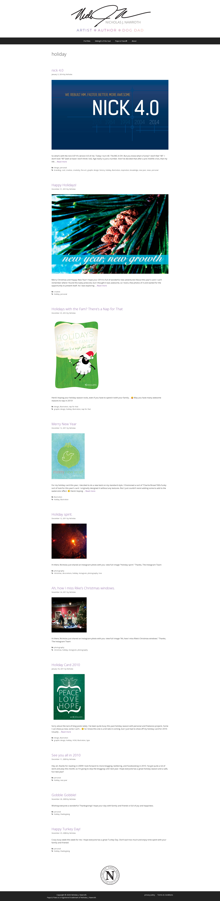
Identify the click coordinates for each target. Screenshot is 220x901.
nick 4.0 (57, 70)
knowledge (134, 170)
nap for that (73, 406)
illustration (116, 170)
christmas (58, 573)
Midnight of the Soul (103, 41)
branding (57, 170)
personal (63, 168)
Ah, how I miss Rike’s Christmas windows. (83, 588)
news (149, 170)
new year (142, 170)
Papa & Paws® (121, 41)
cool (63, 170)
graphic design (93, 170)
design (56, 168)
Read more (62, 161)
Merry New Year (64, 424)
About (134, 41)
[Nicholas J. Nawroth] (110, 18)
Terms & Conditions (165, 895)
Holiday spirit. (62, 514)
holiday (108, 170)
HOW (75, 740)
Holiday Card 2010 (66, 664)
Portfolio (87, 41)
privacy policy (149, 895)
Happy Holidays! (64, 185)
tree (100, 573)
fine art (84, 170)
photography (59, 571)
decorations (67, 573)
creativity (76, 170)
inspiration (125, 170)
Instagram (83, 573)
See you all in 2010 (66, 755)
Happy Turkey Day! (66, 829)
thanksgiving (65, 814)
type (88, 740)
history (102, 170)
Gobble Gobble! (64, 795)
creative (69, 170)
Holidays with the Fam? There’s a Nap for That (87, 309)
